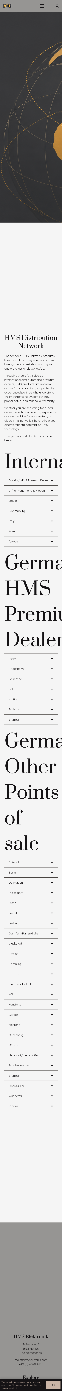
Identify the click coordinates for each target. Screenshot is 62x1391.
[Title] (7, 6)
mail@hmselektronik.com (31, 1360)
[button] (41, 6)
